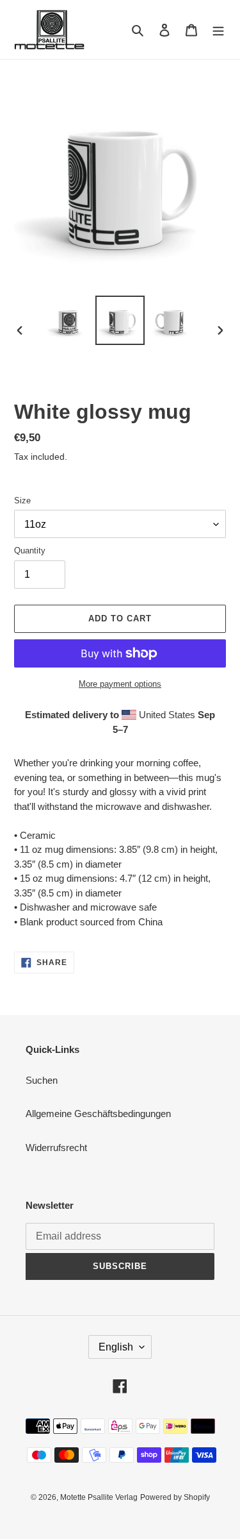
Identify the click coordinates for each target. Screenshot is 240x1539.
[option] (68, 320)
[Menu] (218, 30)
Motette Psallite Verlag (99, 1497)
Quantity (29, 550)
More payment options (120, 684)
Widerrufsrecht (56, 1147)
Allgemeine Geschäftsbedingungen (98, 1113)
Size (22, 500)
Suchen (42, 1080)
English (116, 1346)
